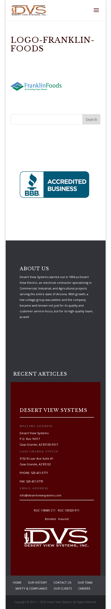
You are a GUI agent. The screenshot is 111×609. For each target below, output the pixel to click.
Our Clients (63, 588)
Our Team (85, 582)
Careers (84, 588)
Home (17, 582)
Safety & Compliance (31, 588)
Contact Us (62, 582)
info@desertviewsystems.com (40, 495)
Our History (37, 582)
